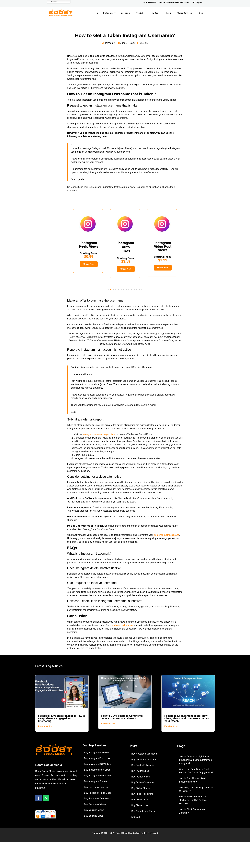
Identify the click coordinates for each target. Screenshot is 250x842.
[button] (108, 289)
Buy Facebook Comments (97, 798)
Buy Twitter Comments (143, 782)
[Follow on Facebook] (38, 798)
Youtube (140, 13)
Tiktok (167, 13)
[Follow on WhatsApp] (46, 798)
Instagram (108, 13)
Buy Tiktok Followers (142, 794)
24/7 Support (197, 2)
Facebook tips (45, 726)
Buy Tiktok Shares (140, 788)
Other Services (184, 13)
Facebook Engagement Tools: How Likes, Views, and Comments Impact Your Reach (186, 718)
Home (97, 13)
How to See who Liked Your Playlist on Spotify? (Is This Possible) (193, 800)
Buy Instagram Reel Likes (97, 770)
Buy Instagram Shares (95, 781)
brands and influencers (121, 625)
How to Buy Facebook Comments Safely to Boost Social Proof (122, 717)
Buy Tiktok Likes (139, 805)
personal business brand (166, 535)
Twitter (154, 13)
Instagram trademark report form (99, 434)
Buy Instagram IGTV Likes (97, 764)
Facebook (125, 13)
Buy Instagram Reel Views (97, 775)
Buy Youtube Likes (93, 816)
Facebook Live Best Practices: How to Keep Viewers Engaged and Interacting (61, 718)
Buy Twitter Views (140, 776)
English (53, 2)
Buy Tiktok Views (140, 799)
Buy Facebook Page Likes (97, 793)
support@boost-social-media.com (174, 2)
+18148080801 (150, 2)
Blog (200, 13)
